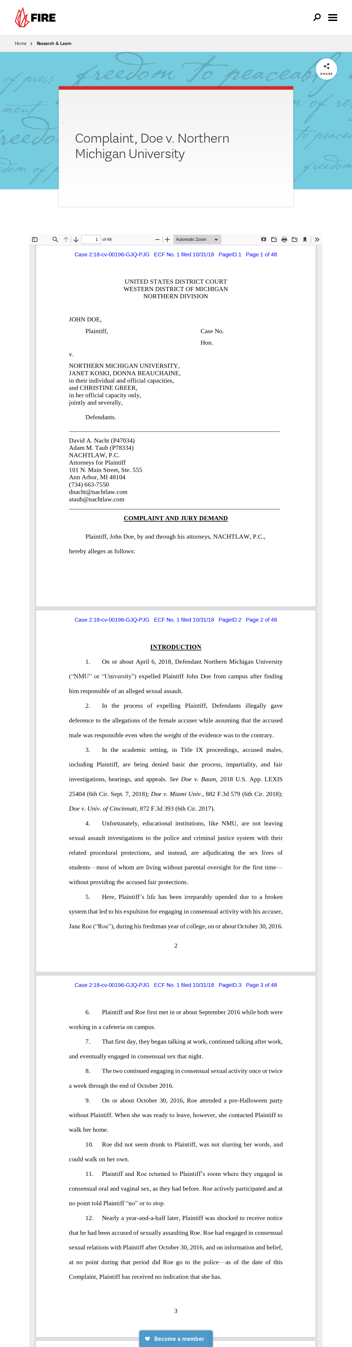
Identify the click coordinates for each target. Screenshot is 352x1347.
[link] (37, 17)
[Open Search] (317, 17)
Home (20, 43)
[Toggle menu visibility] (332, 16)
